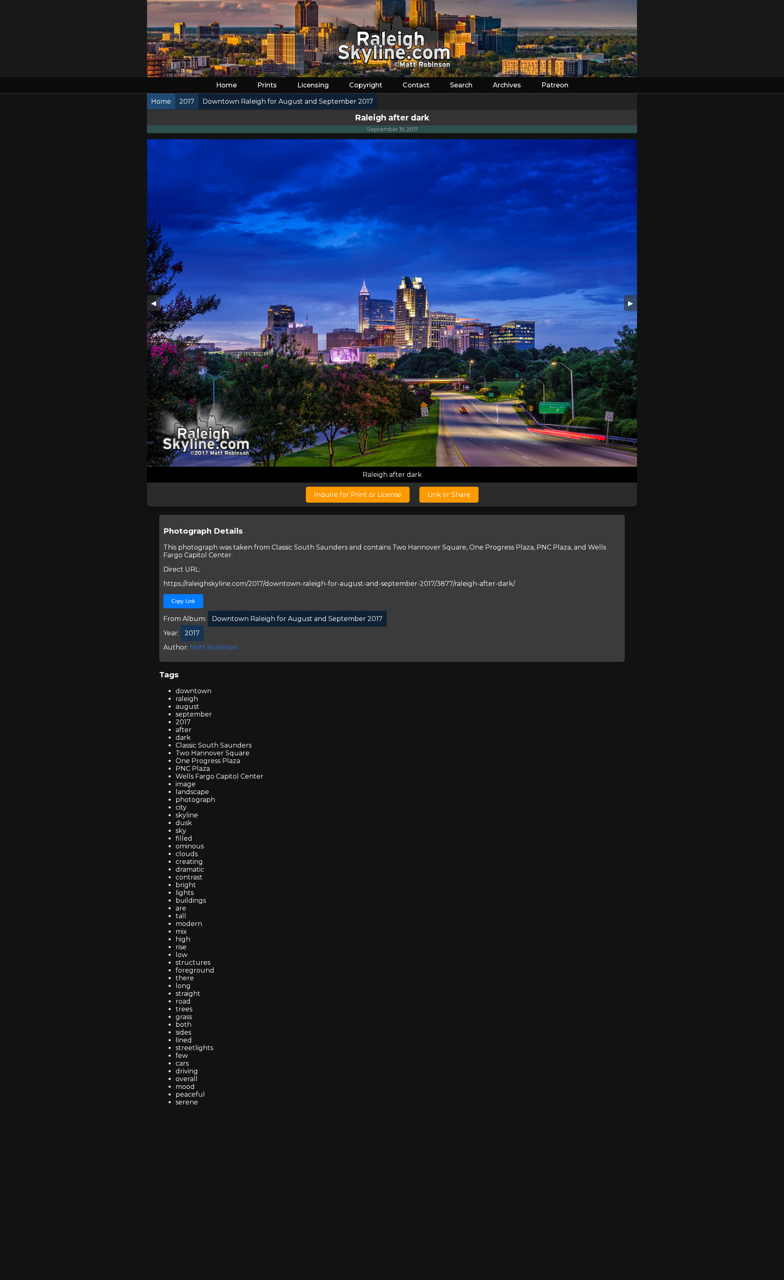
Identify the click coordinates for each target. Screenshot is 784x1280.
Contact (416, 85)
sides (183, 1032)
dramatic (190, 869)
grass (184, 1017)
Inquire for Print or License (357, 495)
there (185, 978)
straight (188, 993)
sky (181, 831)
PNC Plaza (554, 547)
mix (181, 931)
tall (181, 916)
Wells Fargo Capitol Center (219, 776)
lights (185, 893)
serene (187, 1102)
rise (181, 947)
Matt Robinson (214, 647)
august (187, 706)
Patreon (554, 85)
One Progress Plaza (501, 547)
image (186, 784)
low (181, 955)
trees (184, 1009)
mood (185, 1087)
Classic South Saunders (309, 547)
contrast (189, 877)
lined (184, 1040)
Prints (267, 85)
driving (187, 1071)
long (183, 986)
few (182, 1056)
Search (461, 85)
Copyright (365, 85)
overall (187, 1079)
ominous (190, 846)
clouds (187, 854)
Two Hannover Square (429, 547)
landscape (192, 792)
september (194, 714)
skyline (187, 815)
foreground (195, 970)
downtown (194, 691)
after (184, 730)
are (181, 908)
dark (183, 737)
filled (184, 838)
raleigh (187, 699)
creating (189, 862)
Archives (507, 85)
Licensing (313, 85)
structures (193, 962)
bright (186, 885)
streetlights (194, 1048)
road (183, 1001)
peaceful (190, 1094)
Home (226, 85)
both (184, 1024)
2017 (183, 722)
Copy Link (183, 601)
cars (182, 1063)
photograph (195, 800)
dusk (184, 823)
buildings (191, 900)
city (181, 807)
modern (189, 924)
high (183, 939)
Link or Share (449, 495)
